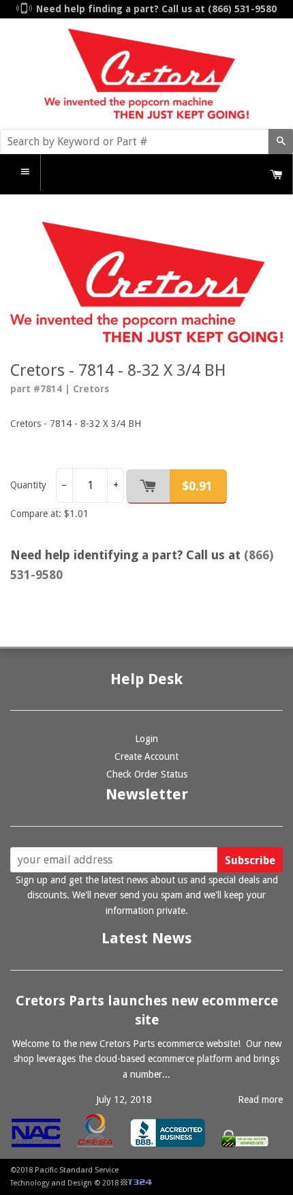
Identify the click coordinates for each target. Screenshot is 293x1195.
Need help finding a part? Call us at (156, 8)
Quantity (28, 485)
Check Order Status (146, 774)
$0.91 (197, 486)
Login (146, 738)
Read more (260, 1099)
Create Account (146, 756)
